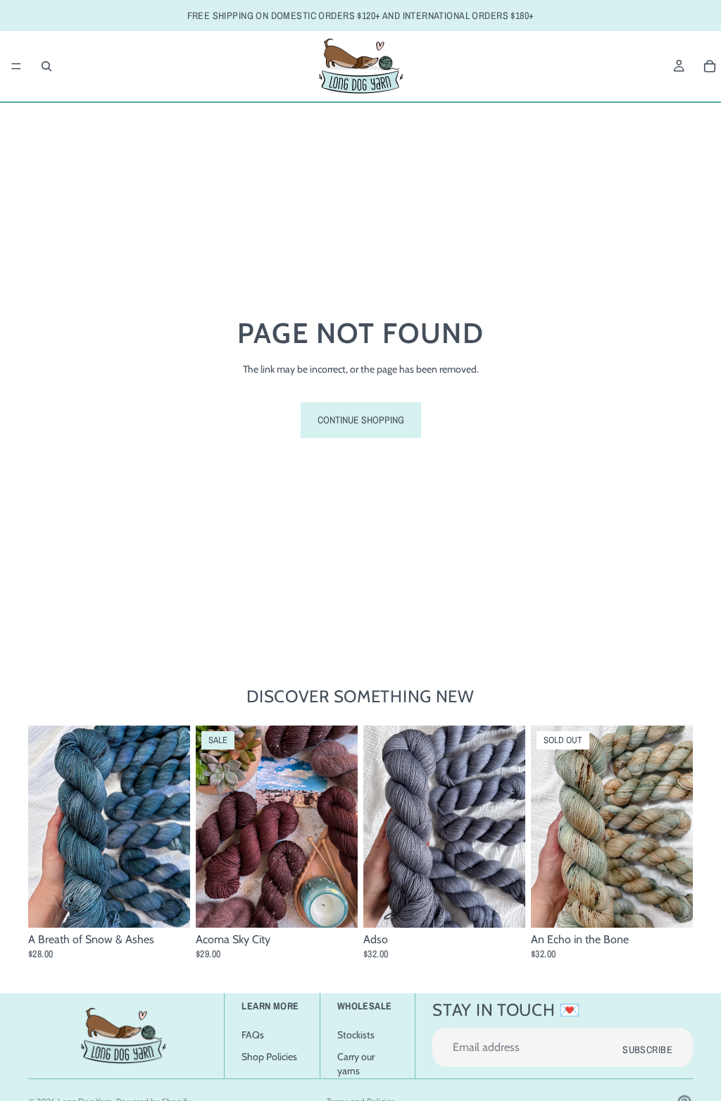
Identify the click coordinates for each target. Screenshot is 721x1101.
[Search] (46, 66)
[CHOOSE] (168, 906)
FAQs (253, 1034)
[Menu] (16, 66)
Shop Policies (269, 1057)
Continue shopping (361, 419)
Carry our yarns (356, 1064)
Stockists (356, 1034)
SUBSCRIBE (647, 1050)
